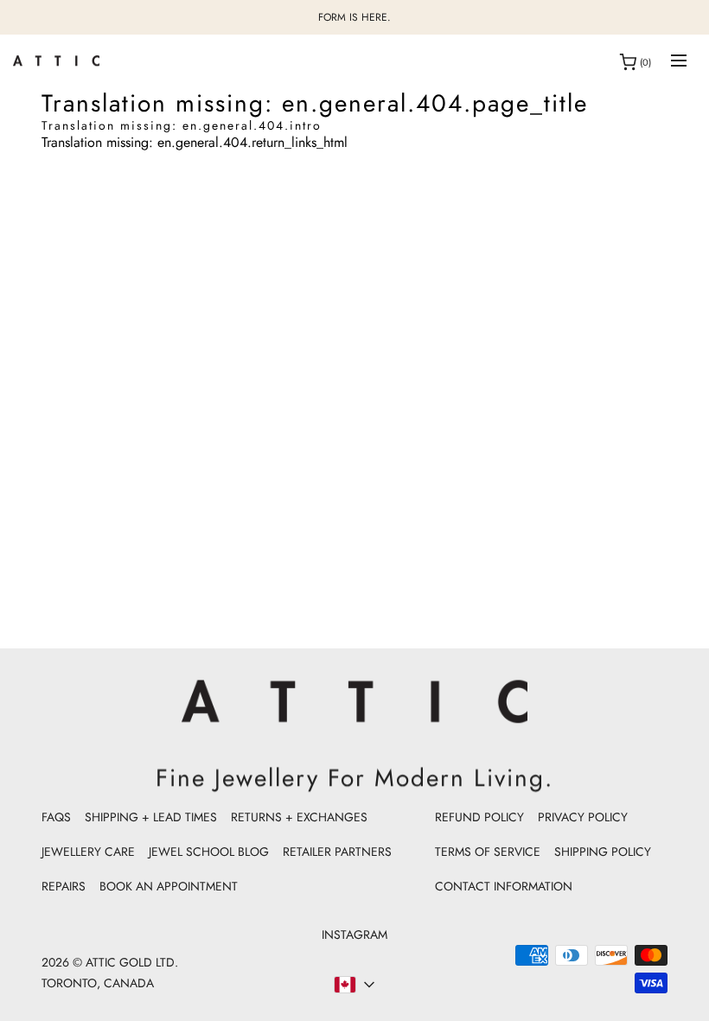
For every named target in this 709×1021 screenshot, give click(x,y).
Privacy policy (583, 817)
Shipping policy (602, 851)
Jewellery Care (88, 851)
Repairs (64, 886)
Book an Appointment (168, 886)
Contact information (503, 886)
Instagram (354, 934)
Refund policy (479, 817)
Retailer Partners (337, 851)
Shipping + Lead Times (151, 817)
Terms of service (487, 851)
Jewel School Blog (209, 851)
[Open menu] (678, 61)
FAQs (56, 817)
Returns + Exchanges (299, 817)
